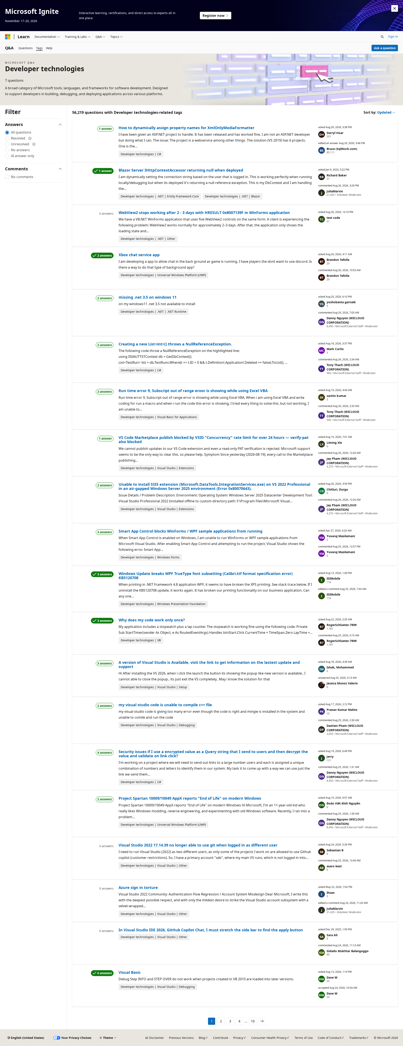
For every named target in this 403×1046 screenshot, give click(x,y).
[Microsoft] (7, 36)
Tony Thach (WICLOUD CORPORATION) (343, 367)
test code (333, 218)
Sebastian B (335, 850)
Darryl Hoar (335, 133)
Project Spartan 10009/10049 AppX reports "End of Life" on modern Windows (190, 798)
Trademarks (357, 1038)
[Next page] (262, 1021)
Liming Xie (334, 443)
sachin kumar (336, 396)
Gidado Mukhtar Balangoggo (348, 951)
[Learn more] (30, 138)
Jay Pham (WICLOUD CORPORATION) (341, 461)
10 (253, 1021)
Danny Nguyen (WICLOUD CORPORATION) (345, 320)
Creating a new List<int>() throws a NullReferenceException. (175, 343)
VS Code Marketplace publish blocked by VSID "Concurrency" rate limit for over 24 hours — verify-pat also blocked (214, 439)
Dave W (332, 977)
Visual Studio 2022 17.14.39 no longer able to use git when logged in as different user (198, 845)
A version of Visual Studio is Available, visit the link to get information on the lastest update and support (209, 664)
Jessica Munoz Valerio (342, 683)
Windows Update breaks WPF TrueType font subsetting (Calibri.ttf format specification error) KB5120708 (206, 575)
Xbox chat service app (139, 254)
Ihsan (331, 893)
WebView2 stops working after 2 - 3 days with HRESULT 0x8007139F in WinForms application (204, 212)
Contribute (220, 1038)
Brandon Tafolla (338, 260)
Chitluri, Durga (337, 489)
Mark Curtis (335, 349)
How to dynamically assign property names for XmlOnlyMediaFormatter (186, 127)
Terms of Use (303, 1038)
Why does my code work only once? (152, 619)
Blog (202, 1038)
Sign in (393, 36)
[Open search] (382, 37)
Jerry (330, 757)
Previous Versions (181, 1038)
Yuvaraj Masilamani (341, 536)
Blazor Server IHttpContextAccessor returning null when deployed (181, 170)
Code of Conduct (329, 1038)
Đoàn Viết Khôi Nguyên (343, 803)
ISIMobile (333, 578)
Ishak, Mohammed (340, 667)
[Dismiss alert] (394, 8)
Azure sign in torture (138, 887)
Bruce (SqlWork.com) (342, 149)
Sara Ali (332, 935)
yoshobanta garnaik (341, 302)
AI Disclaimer (154, 1038)
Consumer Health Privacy (269, 1038)
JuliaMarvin (335, 191)
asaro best (334, 866)
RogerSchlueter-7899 (342, 625)
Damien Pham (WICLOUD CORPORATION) (345, 728)
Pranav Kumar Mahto (342, 710)
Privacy (238, 1038)
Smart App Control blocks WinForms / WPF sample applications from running (190, 531)
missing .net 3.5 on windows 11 (148, 297)
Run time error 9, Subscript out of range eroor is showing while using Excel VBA (193, 390)
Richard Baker (337, 175)
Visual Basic (130, 972)
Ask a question (385, 48)
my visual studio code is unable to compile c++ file (165, 704)
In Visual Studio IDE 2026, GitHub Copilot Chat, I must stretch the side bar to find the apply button (211, 929)
